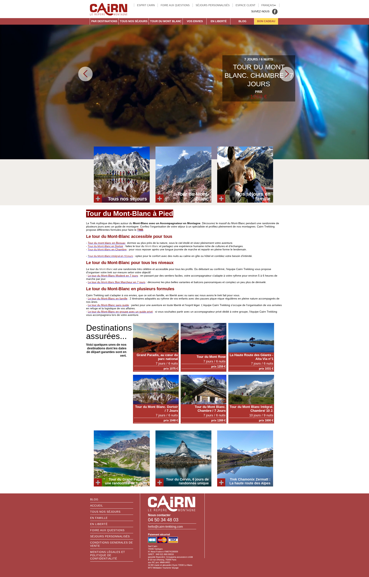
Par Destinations (104, 21)
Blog (242, 21)
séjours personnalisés (110, 536)
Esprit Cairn (146, 5)
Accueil (96, 505)
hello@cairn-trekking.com (165, 526)
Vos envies (195, 21)
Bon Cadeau (266, 21)
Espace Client (245, 5)
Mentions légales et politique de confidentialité (107, 555)
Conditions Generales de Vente (111, 544)
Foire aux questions (175, 5)
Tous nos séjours (133, 21)
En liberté (219, 21)
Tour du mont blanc (165, 21)
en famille (99, 517)
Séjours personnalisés (213, 5)
